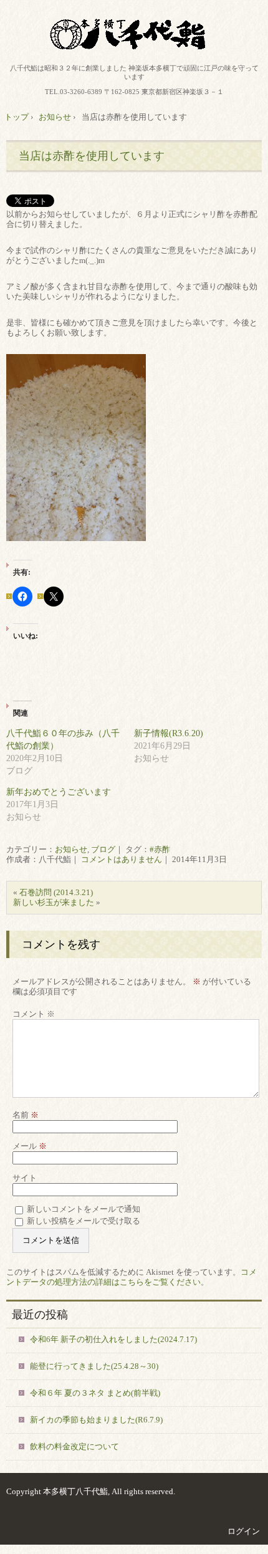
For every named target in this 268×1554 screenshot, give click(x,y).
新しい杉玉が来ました (53, 902)
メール (29, 1146)
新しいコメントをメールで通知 (83, 1209)
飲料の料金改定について (74, 1446)
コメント (33, 1014)
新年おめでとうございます (58, 792)
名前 (25, 1115)
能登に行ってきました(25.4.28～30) (94, 1366)
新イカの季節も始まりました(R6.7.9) (96, 1419)
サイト (24, 1177)
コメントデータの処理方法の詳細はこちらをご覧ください (131, 1277)
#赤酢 (160, 849)
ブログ (103, 849)
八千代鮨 (134, 33)
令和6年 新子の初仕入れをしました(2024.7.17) (113, 1339)
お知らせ (71, 849)
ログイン (243, 1531)
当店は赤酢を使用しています (92, 156)
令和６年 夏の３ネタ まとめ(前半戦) (95, 1393)
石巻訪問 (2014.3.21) (56, 892)
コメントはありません (121, 859)
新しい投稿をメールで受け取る (83, 1220)
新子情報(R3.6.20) (168, 733)
